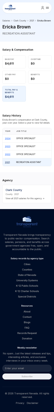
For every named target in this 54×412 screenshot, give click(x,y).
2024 (7, 138)
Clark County (20, 20)
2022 (7, 154)
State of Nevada (27, 274)
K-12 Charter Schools (27, 291)
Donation (27, 338)
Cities (27, 264)
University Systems (27, 280)
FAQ (27, 327)
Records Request (27, 333)
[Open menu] (47, 8)
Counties (27, 269)
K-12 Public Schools (27, 285)
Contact (27, 316)
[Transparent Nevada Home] (27, 222)
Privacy (20, 403)
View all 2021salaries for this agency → (25, 198)
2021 (7, 162)
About (27, 311)
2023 (7, 146)
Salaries (6, 20)
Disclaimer (32, 403)
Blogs (27, 322)
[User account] (42, 8)
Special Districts (27, 296)
